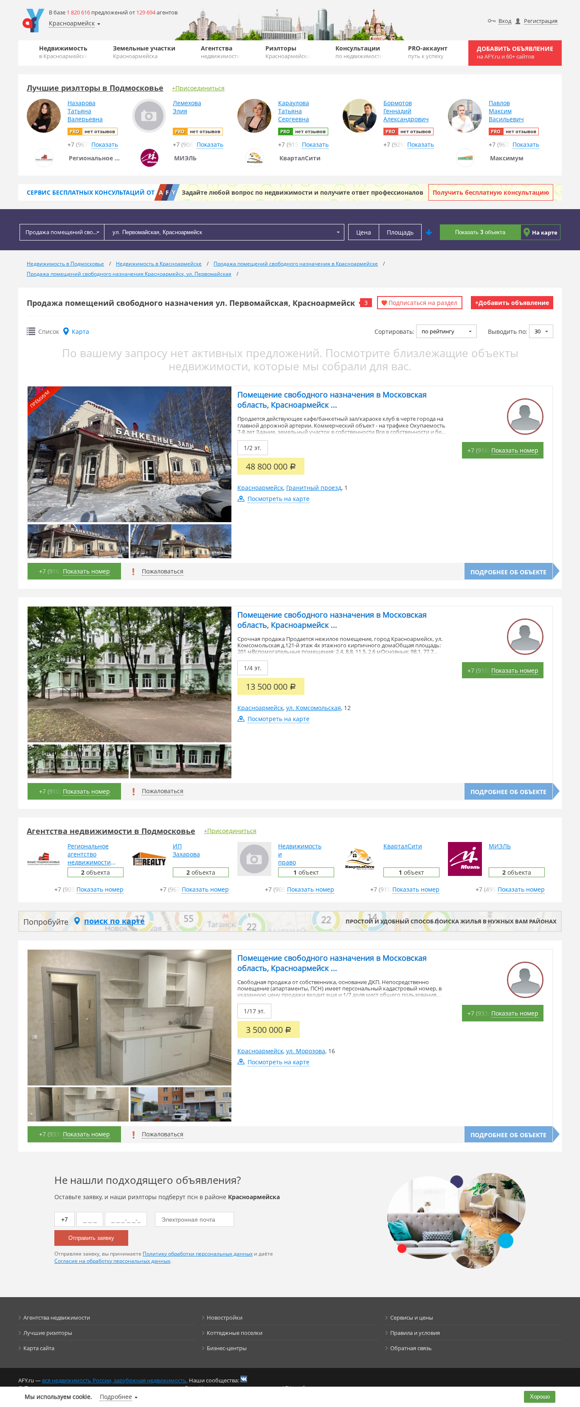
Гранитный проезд (313, 488)
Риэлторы (287, 52)
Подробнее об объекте (508, 572)
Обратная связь (411, 1348)
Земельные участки (144, 52)
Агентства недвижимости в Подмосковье (111, 831)
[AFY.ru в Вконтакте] (243, 1379)
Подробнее (116, 1397)
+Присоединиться (198, 88)
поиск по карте (114, 921)
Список (48, 331)
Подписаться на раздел (423, 303)
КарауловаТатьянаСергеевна (293, 111)
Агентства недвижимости (56, 1317)
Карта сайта (38, 1348)
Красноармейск (260, 488)
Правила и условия (415, 1333)
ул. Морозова (305, 1051)
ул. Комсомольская (313, 708)
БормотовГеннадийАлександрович (406, 111)
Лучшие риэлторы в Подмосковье (95, 88)
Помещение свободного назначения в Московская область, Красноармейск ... (332, 399)
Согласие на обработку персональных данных (112, 1260)
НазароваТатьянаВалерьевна (85, 111)
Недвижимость (63, 52)
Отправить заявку (91, 1238)
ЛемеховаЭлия (187, 107)
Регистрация (540, 21)
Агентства (220, 52)
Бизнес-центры (227, 1348)
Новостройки (224, 1317)
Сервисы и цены (411, 1317)
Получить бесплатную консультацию (491, 192)
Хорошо (540, 1396)
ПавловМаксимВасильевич (506, 111)
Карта (80, 331)
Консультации (359, 52)
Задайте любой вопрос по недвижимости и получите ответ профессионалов (302, 192)
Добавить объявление (515, 52)
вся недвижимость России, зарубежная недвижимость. (115, 1380)
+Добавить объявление (512, 303)
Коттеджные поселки (234, 1333)
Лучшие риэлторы (47, 1333)
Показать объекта (480, 232)
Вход (504, 21)
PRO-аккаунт (428, 52)
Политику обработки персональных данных (198, 1253)
